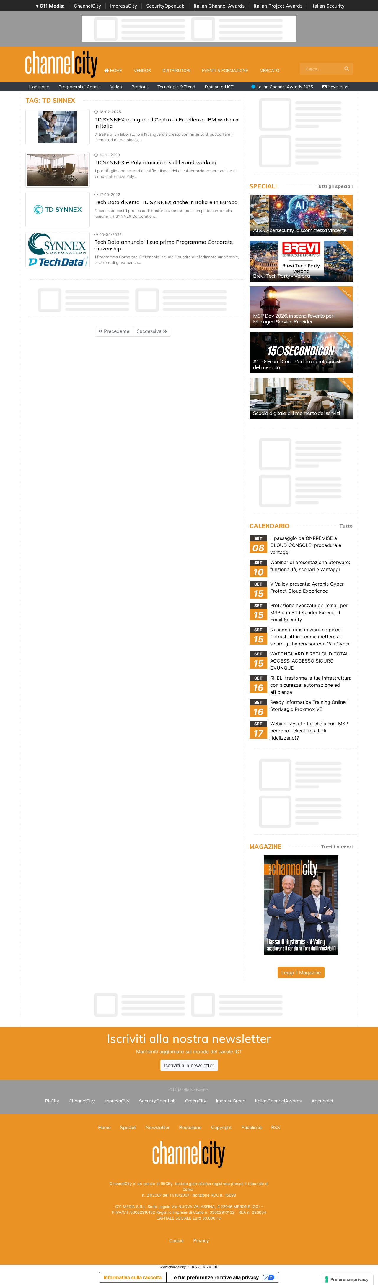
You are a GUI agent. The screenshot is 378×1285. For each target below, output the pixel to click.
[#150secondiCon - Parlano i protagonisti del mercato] (301, 352)
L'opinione (39, 86)
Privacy (201, 1240)
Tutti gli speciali (334, 186)
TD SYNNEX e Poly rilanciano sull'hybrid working (155, 162)
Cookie (176, 1240)
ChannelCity (87, 6)
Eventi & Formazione (225, 70)
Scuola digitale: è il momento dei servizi (296, 413)
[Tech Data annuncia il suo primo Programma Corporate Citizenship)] (57, 249)
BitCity (52, 1101)
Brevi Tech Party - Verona (281, 275)
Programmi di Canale (80, 86)
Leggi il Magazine (301, 972)
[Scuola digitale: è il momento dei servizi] (301, 398)
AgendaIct (322, 1101)
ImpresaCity (123, 6)
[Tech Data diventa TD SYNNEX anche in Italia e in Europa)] (57, 209)
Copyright (221, 1127)
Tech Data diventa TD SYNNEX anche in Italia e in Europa (166, 202)
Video (116, 86)
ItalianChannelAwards (278, 1101)
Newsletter (338, 86)
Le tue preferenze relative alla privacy (215, 1277)
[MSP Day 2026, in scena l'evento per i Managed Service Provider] (301, 307)
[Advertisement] (189, 1005)
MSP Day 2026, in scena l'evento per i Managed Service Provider (294, 318)
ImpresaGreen (230, 1101)
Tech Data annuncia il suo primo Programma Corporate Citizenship (163, 245)
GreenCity (195, 1101)
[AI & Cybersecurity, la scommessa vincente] (301, 215)
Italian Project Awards (278, 6)
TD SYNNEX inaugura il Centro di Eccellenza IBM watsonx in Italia (166, 122)
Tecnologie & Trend (176, 86)
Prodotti (140, 86)
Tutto (346, 526)
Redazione (190, 1127)
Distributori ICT (219, 86)
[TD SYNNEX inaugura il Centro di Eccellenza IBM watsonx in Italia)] (57, 126)
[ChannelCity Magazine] (301, 905)
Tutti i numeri (337, 846)
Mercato (269, 70)
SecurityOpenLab (165, 6)
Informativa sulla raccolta (133, 1277)
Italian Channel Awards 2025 (284, 86)
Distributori (176, 70)
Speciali (128, 1127)
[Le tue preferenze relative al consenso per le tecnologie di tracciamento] (347, 1279)
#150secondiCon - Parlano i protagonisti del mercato (297, 364)
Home (118, 70)
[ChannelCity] (61, 64)
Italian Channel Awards (219, 6)
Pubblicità (251, 1127)
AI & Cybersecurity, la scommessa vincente (299, 230)
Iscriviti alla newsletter (189, 1065)
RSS (275, 1127)
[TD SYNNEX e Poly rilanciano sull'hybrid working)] (57, 169)
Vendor (142, 70)
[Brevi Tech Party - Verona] (301, 261)
